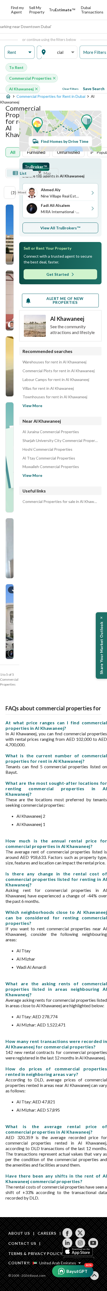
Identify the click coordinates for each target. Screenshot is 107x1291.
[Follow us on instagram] (80, 1243)
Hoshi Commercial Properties (47, 449)
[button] (19, 52)
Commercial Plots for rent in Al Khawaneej (58, 371)
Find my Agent (17, 9)
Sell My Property (36, 9)
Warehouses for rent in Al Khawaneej (54, 362)
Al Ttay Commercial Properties (48, 458)
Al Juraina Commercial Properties (50, 432)
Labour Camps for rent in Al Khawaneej (55, 379)
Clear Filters (70, 88)
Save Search (94, 88)
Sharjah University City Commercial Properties (60, 440)
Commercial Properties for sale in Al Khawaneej (60, 501)
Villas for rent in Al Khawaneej (48, 388)
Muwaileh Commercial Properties (50, 466)
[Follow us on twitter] (80, 1233)
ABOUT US (19, 1233)
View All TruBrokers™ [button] (60, 228)
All (12, 152)
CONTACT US (22, 1243)
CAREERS (47, 1233)
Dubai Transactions (92, 9)
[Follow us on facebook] (67, 1233)
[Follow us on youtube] (93, 1243)
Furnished (36, 152)
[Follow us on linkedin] (67, 1243)
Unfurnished (68, 152)
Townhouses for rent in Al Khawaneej (54, 397)
